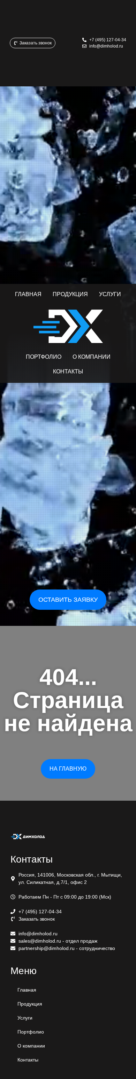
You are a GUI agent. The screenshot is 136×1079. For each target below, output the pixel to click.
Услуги (24, 1018)
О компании (31, 1046)
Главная (26, 990)
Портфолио (30, 1032)
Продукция (29, 1004)
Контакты (27, 1060)
